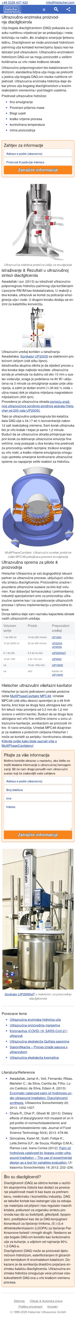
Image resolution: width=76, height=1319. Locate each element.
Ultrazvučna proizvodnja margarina (35, 1025)
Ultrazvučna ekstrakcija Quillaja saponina (39, 1041)
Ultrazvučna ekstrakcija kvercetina (34, 1057)
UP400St (57, 646)
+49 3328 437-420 (15, 2)
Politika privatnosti (30, 1306)
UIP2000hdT (59, 653)
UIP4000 (57, 659)
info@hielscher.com (60, 2)
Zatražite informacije (38, 170)
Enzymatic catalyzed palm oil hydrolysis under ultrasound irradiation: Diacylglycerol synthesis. (41, 1098)
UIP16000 (57, 665)
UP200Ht (57, 643)
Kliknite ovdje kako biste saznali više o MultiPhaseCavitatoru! (29, 743)
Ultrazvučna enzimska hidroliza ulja (35, 1019)
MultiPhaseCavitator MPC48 (30, 696)
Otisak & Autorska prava (46, 1301)
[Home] (11, 9)
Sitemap (19, 1301)
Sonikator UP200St (34, 356)
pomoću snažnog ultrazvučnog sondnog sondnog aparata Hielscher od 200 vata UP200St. (38, 406)
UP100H (56, 637)
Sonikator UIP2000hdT (20, 994)
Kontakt (52, 1306)
